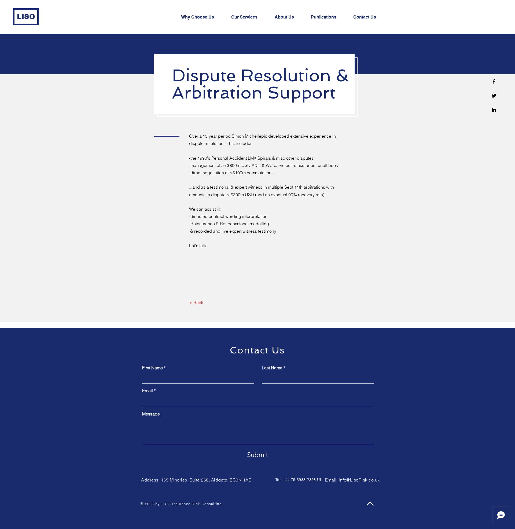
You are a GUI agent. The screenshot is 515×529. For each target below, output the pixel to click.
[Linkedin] (494, 110)
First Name (152, 368)
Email (147, 390)
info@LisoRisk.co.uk (359, 480)
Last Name (272, 368)
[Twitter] (494, 96)
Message (151, 414)
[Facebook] (494, 81)
